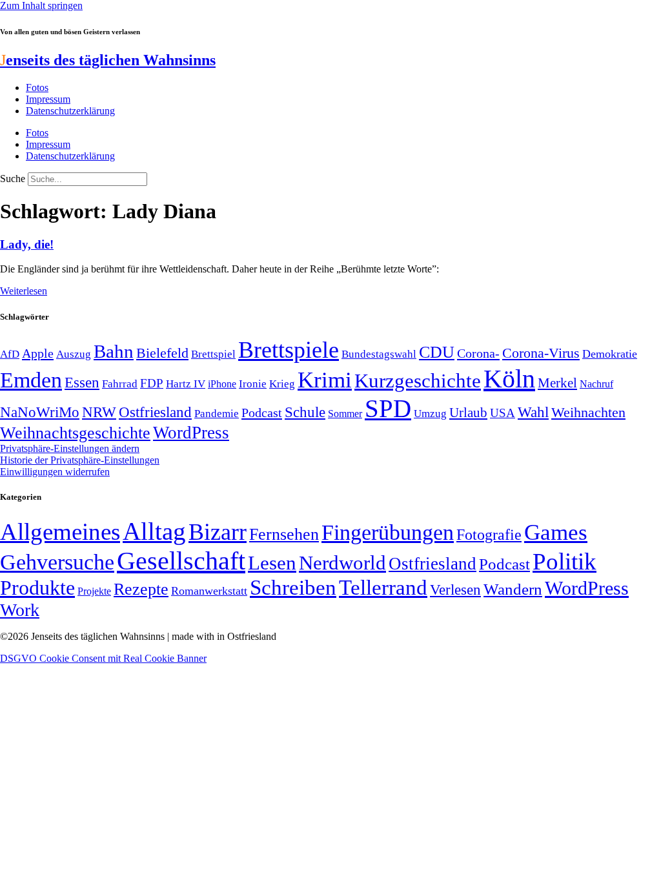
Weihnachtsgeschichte (75, 433)
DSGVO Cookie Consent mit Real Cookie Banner (103, 658)
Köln (509, 378)
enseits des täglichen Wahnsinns (108, 60)
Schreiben (293, 587)
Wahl (533, 412)
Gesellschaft (181, 560)
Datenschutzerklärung (70, 110)
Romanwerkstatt (209, 590)
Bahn (114, 351)
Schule (305, 412)
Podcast (261, 412)
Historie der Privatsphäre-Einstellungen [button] (79, 460)
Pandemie (216, 413)
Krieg (282, 383)
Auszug (73, 353)
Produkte (37, 587)
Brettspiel (213, 354)
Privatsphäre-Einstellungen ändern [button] (69, 448)
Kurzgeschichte (417, 380)
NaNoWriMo (39, 412)
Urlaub (468, 412)
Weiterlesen (23, 290)
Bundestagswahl (378, 354)
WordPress (191, 432)
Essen (82, 382)
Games (555, 532)
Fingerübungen (387, 532)
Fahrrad (119, 384)
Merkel (557, 383)
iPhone (222, 384)
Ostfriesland (155, 412)
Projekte (94, 591)
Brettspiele (288, 350)
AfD (9, 354)
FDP (151, 383)
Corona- (478, 353)
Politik (564, 561)
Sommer (345, 413)
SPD (388, 408)
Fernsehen (284, 534)
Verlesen (455, 589)
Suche (12, 178)
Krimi (325, 380)
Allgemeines (60, 531)
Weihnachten (588, 412)
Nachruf (596, 383)
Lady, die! (27, 244)
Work (19, 610)
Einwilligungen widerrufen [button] (55, 471)
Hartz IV (185, 383)
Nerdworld (342, 562)
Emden (31, 380)
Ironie (253, 384)
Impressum (48, 99)
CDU (436, 352)
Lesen (272, 562)
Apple (38, 353)
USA (502, 413)
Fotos (37, 87)
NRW (99, 412)
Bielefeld (162, 353)
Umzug (430, 413)
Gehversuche (57, 562)
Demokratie (609, 353)
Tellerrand (383, 587)
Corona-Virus (541, 353)
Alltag (154, 531)
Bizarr (217, 532)
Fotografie (489, 534)
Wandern (512, 589)
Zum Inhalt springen (41, 5)
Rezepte (141, 589)
